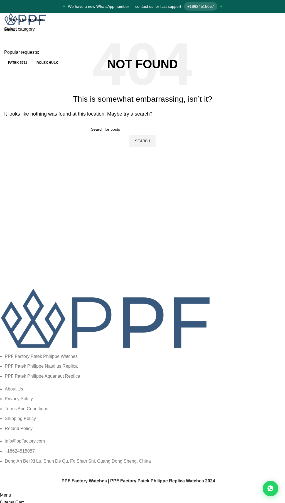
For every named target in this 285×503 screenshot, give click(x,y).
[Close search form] (7, 7)
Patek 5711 (17, 63)
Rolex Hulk (47, 63)
